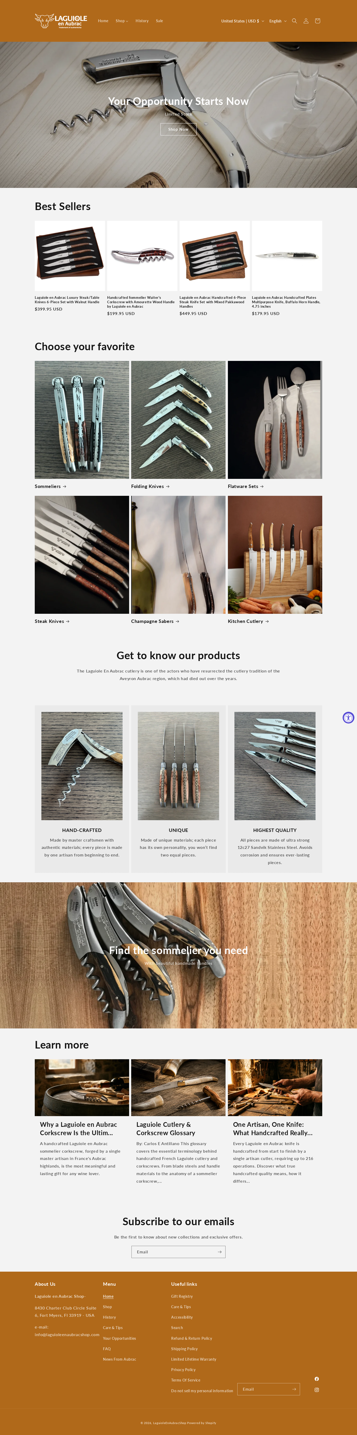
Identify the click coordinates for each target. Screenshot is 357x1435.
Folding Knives (147, 486)
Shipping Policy (184, 1349)
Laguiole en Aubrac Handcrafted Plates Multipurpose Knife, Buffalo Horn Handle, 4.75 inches (286, 301)
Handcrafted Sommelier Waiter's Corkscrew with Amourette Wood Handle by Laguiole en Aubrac (141, 301)
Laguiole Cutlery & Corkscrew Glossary (165, 1128)
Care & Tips (113, 1327)
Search (177, 1327)
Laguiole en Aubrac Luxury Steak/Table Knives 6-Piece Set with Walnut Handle (67, 299)
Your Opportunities (119, 1338)
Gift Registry (182, 1296)
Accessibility (182, 1317)
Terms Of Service (185, 1380)
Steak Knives (49, 621)
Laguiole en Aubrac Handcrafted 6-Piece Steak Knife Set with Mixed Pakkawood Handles (213, 301)
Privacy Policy (183, 1369)
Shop (107, 1307)
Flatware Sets (243, 486)
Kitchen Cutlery (245, 621)
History (109, 1317)
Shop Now (178, 129)
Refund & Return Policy (191, 1338)
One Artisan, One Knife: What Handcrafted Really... (273, 1128)
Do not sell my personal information (202, 1391)
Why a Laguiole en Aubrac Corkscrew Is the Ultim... (78, 1128)
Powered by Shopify (201, 1423)
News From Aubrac (119, 1359)
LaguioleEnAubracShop (169, 1423)
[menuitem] (103, 20)
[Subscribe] (219, 1252)
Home (108, 1296)
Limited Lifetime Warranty (193, 1359)
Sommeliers (48, 486)
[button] (294, 21)
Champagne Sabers (152, 621)
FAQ (107, 1349)
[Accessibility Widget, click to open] (348, 717)
